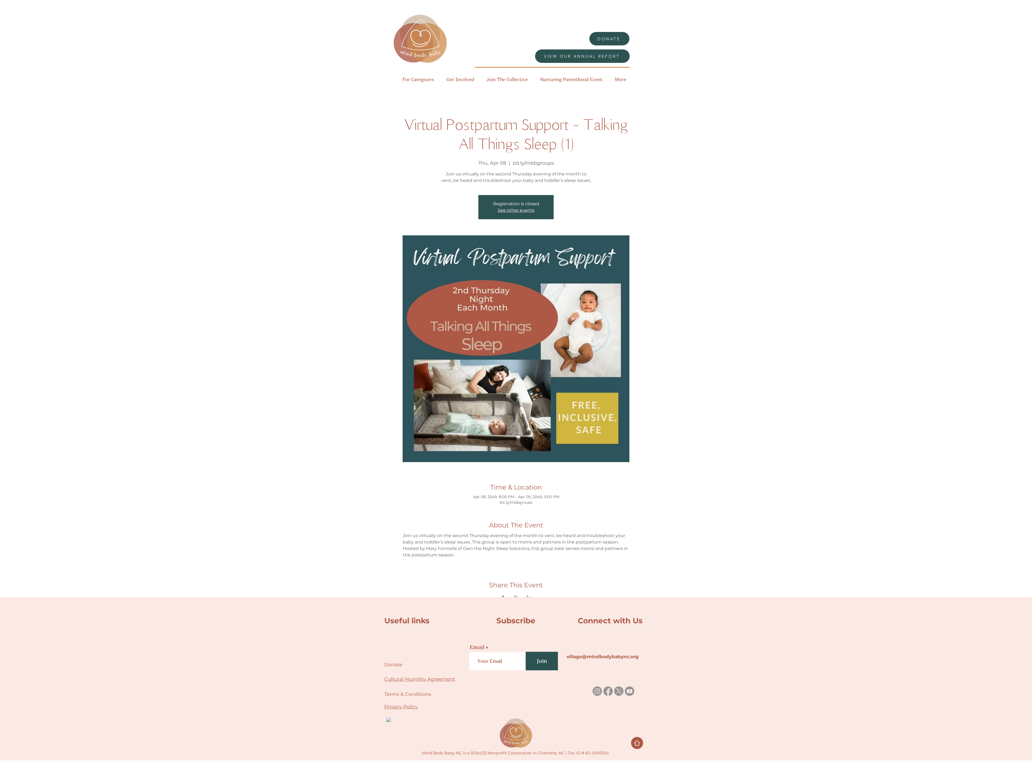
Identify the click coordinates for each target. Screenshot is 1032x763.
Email (477, 647)
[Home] (637, 743)
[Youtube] (629, 691)
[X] (619, 691)
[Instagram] (597, 691)
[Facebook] (608, 691)
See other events (516, 210)
